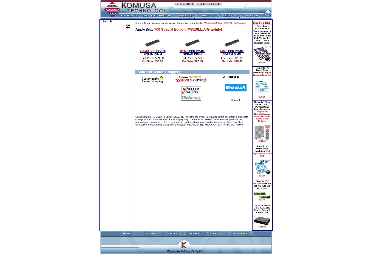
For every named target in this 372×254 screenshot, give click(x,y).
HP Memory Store (111, 39)
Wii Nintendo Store (111, 87)
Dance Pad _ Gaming (112, 49)
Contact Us (107, 110)
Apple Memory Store (112, 32)
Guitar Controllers (111, 104)
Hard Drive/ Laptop (112, 55)
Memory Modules (110, 68)
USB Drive (107, 97)
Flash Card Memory (112, 65)
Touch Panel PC (110, 81)
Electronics (107, 58)
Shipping (106, 91)
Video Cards (108, 84)
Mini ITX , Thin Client (113, 71)
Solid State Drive (110, 94)
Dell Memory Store (111, 36)
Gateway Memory (111, 100)
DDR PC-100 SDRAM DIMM (153, 53)
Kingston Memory (111, 42)
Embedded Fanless (111, 62)
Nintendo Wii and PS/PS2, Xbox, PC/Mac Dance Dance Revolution (262, 121)
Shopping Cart (109, 107)
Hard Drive (107, 52)
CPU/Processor (109, 45)
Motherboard (108, 75)
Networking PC (109, 78)
